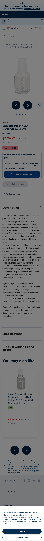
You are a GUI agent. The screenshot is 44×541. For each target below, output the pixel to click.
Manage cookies (22, 537)
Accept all (22, 531)
